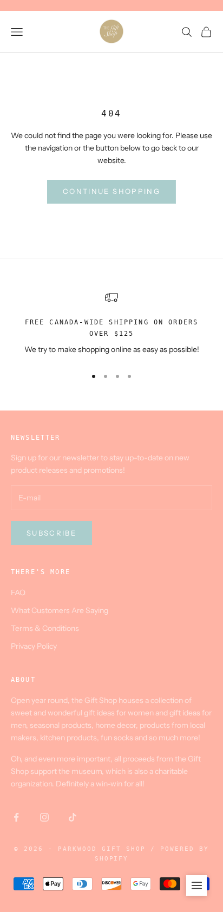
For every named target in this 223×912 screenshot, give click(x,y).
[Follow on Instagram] (44, 817)
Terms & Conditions (45, 628)
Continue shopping (111, 191)
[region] (111, 324)
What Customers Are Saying (59, 610)
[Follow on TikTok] (72, 817)
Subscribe (51, 533)
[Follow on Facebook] (16, 817)
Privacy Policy (34, 646)
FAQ (18, 592)
